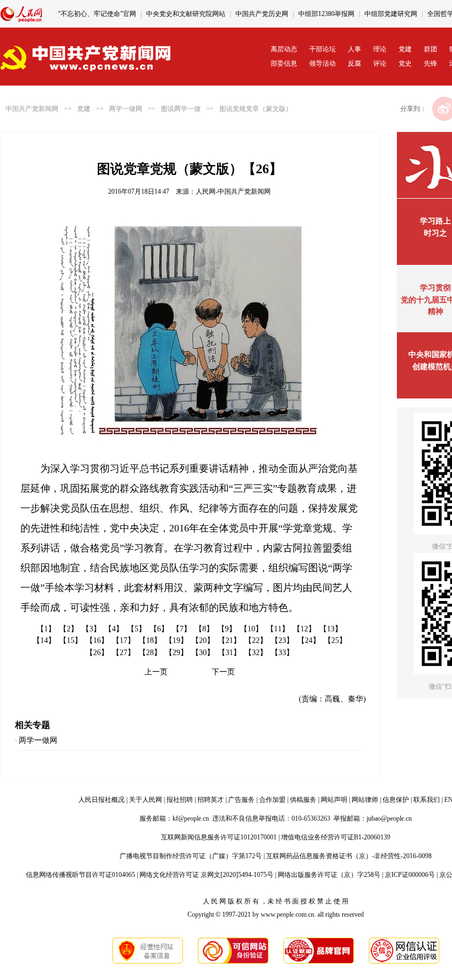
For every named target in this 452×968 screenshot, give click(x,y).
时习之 (435, 233)
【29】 (176, 652)
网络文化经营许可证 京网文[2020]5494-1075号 (206, 875)
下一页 (223, 672)
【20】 (202, 640)
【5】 (136, 629)
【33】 (282, 652)
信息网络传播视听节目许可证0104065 (80, 875)
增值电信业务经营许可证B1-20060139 (335, 837)
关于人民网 (145, 800)
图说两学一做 (181, 109)
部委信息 (284, 63)
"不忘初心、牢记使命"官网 (97, 14)
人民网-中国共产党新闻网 (233, 191)
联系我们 (426, 800)
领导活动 (322, 63)
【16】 (97, 640)
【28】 (150, 652)
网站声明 (334, 800)
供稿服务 (303, 800)
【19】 (176, 640)
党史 (405, 63)
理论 (379, 49)
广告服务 (241, 800)
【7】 (181, 629)
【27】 (123, 652)
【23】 (282, 640)
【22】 (255, 640)
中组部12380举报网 (326, 14)
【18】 (150, 640)
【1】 (46, 629)
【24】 (308, 640)
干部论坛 (322, 49)
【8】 (204, 629)
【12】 (304, 629)
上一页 (156, 672)
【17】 (123, 640)
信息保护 (396, 800)
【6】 (159, 629)
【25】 (335, 640)
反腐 (354, 63)
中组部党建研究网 (390, 14)
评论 (379, 63)
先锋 (430, 63)
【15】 (70, 640)
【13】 (330, 629)
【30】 (202, 652)
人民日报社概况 (101, 800)
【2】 (68, 629)
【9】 (226, 629)
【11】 (277, 629)
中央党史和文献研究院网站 (185, 14)
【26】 (97, 652)
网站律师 (365, 800)
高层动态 (284, 49)
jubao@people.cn (389, 818)
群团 (430, 49)
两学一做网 (125, 109)
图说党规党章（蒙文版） (255, 109)
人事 (354, 49)
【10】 (251, 629)
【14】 (44, 640)
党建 (405, 49)
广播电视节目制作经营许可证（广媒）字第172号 (191, 856)
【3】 (91, 629)
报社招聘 (179, 800)
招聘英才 (210, 800)
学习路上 (435, 221)
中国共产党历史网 (261, 14)
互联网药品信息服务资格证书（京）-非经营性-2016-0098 (349, 856)
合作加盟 (272, 800)
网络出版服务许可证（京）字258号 (329, 875)
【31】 (229, 652)
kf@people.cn (191, 818)
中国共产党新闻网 (32, 109)
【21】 (229, 640)
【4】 (113, 629)
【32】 (255, 652)
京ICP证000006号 (410, 875)
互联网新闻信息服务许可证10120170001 (219, 837)
